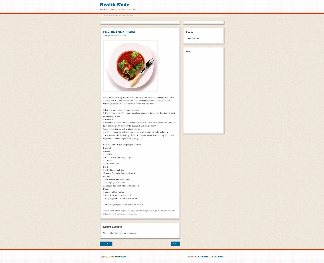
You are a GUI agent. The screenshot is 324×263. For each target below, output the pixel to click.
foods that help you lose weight (146, 211)
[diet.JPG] (130, 91)
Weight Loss (109, 36)
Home (115, 15)
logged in (117, 233)
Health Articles (115, 211)
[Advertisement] (205, 94)
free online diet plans (118, 214)
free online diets (131, 214)
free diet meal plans (164, 211)
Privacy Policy (195, 38)
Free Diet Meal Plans (119, 32)
